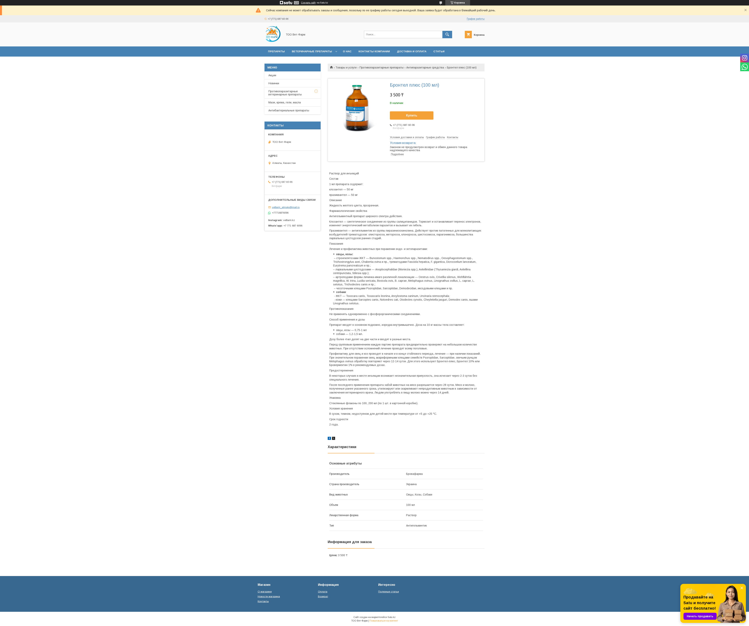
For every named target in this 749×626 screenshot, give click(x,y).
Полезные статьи (388, 591)
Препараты (276, 51)
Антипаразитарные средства (425, 67)
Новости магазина (269, 596)
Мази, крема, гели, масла (284, 102)
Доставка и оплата (411, 51)
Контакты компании (374, 51)
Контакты (263, 601)
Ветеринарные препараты (312, 51)
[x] (333, 438)
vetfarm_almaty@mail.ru (286, 207)
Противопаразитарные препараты (381, 67)
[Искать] (447, 34)
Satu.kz (392, 617)
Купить (411, 115)
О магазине (265, 591)
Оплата (322, 591)
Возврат (323, 596)
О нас (347, 51)
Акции (272, 75)
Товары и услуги (346, 67)
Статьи (439, 51)
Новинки (273, 83)
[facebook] (329, 438)
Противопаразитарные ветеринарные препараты (285, 93)
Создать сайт (308, 2)
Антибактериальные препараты (288, 110)
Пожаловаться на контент (383, 620)
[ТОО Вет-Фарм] (272, 41)
